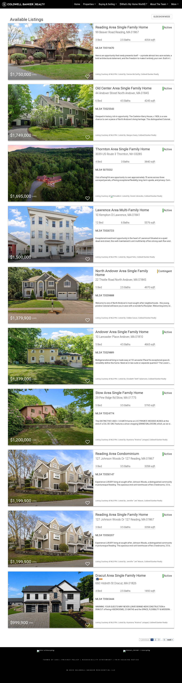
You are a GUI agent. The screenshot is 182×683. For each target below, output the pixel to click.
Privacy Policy (70, 660)
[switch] (87, 75)
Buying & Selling (108, 6)
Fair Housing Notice (127, 660)
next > (170, 640)
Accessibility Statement (97, 660)
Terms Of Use (51, 660)
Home (77, 4)
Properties (89, 6)
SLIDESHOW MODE (161, 17)
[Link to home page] (25, 4)
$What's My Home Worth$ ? (133, 4)
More (175, 6)
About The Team (159, 6)
